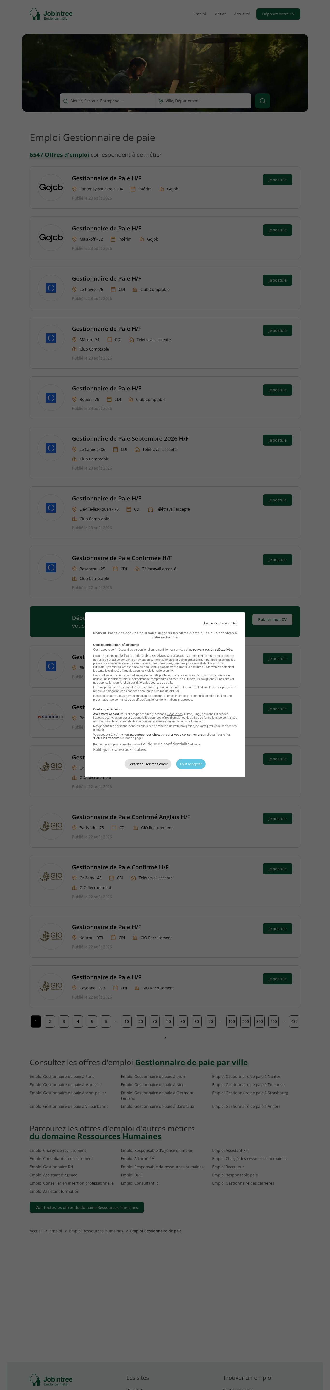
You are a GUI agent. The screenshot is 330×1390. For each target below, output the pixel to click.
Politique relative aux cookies (119, 749)
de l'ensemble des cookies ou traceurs (153, 655)
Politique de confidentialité (165, 744)
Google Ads (175, 714)
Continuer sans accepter (220, 623)
